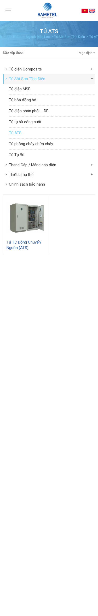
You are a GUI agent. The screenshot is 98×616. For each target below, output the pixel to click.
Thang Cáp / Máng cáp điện (32, 165)
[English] (92, 10)
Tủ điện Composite (25, 69)
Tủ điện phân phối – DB (29, 111)
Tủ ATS (15, 133)
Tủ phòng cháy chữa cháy (31, 143)
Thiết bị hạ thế (21, 174)
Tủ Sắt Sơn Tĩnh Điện (27, 78)
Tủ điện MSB (20, 89)
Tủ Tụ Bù (16, 154)
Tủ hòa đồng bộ (22, 100)
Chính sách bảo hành (27, 184)
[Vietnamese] (85, 10)
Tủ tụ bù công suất (25, 122)
